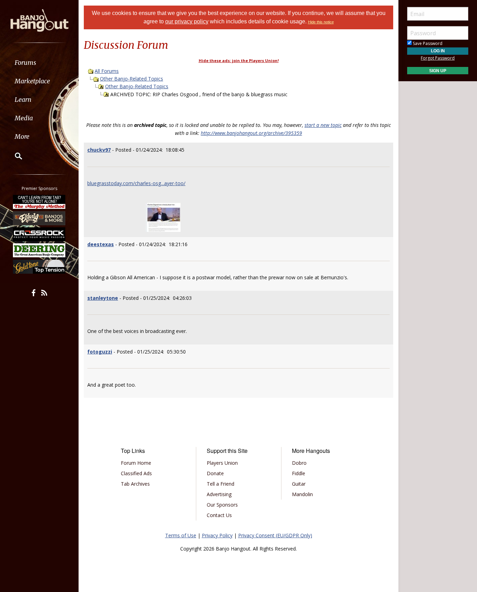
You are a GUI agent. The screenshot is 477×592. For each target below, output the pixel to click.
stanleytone (102, 298)
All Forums (107, 71)
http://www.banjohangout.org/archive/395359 (251, 133)
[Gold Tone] (39, 267)
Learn (23, 100)
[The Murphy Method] (39, 202)
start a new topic (323, 125)
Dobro (299, 463)
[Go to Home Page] (39, 20)
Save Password (427, 43)
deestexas (100, 244)
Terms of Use (180, 535)
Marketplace (32, 81)
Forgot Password (438, 58)
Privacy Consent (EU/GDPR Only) (275, 535)
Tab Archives (135, 483)
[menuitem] (39, 62)
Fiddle (298, 473)
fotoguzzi (99, 351)
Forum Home (136, 463)
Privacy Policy (217, 535)
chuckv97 (99, 149)
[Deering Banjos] (39, 250)
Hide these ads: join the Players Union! (239, 60)
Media (24, 118)
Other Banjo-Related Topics (131, 78)
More (22, 136)
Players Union (222, 463)
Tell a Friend (220, 483)
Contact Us (219, 515)
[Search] (14, 156)
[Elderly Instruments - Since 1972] (39, 218)
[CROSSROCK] (39, 234)
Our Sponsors (222, 504)
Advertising (219, 494)
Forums (25, 63)
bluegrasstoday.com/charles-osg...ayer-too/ (136, 183)
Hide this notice (321, 22)
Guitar (299, 483)
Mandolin (302, 494)
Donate (215, 473)
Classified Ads (136, 473)
